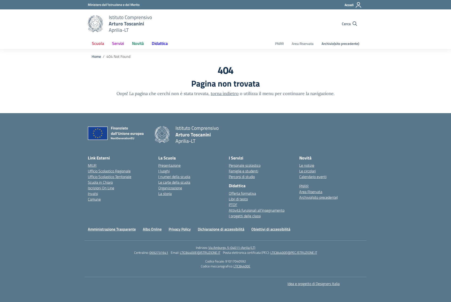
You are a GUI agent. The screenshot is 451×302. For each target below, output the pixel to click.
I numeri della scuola (174, 176)
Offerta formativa (242, 193)
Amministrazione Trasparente (112, 229)
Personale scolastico (244, 165)
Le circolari (307, 171)
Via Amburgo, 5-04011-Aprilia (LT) (231, 247)
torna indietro (225, 93)
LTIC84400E (241, 266)
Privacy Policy (180, 229)
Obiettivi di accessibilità (270, 229)
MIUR (92, 165)
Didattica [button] (160, 43)
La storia (165, 193)
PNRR (279, 43)
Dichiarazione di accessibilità (221, 229)
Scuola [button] (98, 43)
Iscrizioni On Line (101, 188)
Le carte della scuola (174, 182)
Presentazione (169, 165)
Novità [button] (138, 43)
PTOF (233, 204)
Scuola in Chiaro (100, 182)
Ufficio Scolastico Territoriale (109, 176)
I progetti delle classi (245, 216)
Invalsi (93, 193)
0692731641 (158, 252)
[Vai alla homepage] (95, 23)
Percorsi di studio (242, 176)
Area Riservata (303, 43)
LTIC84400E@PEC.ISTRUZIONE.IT (293, 252)
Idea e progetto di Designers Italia (314, 283)
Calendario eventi (313, 176)
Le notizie (306, 165)
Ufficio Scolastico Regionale (109, 171)
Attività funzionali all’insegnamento (256, 210)
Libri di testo (238, 199)
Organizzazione (170, 188)
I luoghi (164, 171)
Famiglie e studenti (243, 171)
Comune (94, 199)
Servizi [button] (118, 43)
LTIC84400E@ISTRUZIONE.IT (200, 252)
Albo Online (152, 229)
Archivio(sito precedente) (340, 43)
